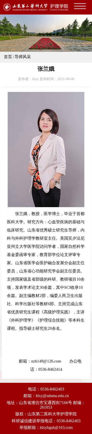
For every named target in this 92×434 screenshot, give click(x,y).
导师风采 (23, 57)
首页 (8, 57)
